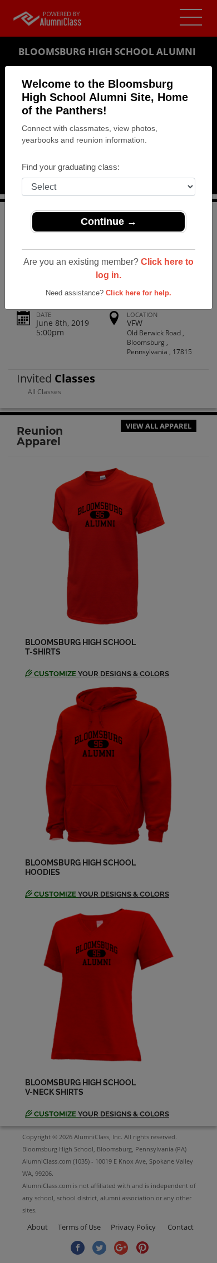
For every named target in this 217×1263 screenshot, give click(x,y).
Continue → (109, 221)
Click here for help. (138, 293)
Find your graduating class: (71, 167)
